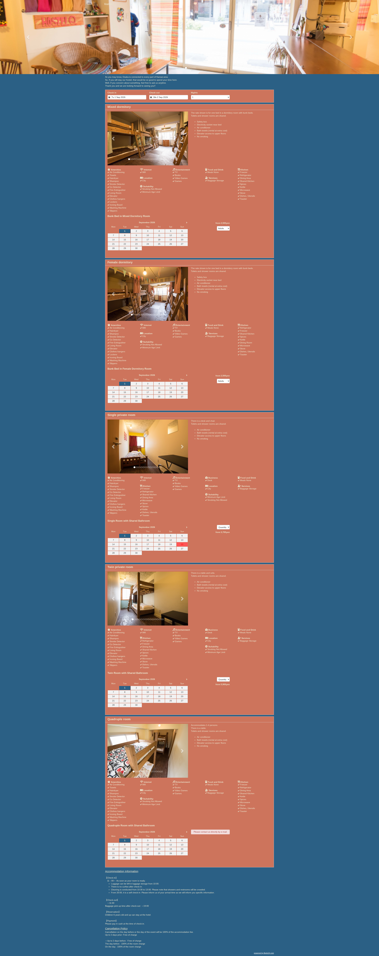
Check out (154, 92)
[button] (28, 37)
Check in (111, 92)
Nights (194, 92)
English (108, 4)
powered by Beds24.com (264, 953)
